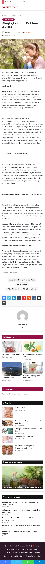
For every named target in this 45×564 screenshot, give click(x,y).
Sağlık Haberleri (16, 15)
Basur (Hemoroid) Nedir (11, 354)
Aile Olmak (10, 549)
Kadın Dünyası (8, 556)
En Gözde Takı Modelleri (24, 408)
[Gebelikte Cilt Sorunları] (7, 439)
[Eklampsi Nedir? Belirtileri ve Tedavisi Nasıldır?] (7, 431)
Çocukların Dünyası (11, 553)
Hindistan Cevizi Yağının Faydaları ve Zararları (22, 487)
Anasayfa (6, 15)
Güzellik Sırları (23, 553)
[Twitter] (9, 298)
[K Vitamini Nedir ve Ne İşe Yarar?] (33, 346)
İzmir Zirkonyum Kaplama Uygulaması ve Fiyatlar (24, 447)
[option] (22, 477)
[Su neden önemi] (12, 369)
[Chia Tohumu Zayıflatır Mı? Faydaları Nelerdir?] (7, 423)
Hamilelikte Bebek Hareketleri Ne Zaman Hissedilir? (21, 526)
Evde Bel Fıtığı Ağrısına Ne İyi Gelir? (32, 377)
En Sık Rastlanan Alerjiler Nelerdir (23, 289)
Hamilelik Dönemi (34, 553)
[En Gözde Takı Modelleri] (7, 412)
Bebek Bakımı (33, 549)
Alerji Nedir (22, 284)
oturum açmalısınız (23, 394)
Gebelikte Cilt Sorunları (24, 437)
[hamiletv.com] (10, 7)
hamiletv (7, 32)
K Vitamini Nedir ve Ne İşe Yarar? (32, 355)
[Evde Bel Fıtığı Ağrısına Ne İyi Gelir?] (33, 368)
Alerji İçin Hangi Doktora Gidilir (22, 280)
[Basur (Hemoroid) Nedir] (12, 346)
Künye (39, 556)
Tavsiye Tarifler (31, 556)
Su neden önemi (8, 378)
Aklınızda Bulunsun (21, 549)
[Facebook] (4, 298)
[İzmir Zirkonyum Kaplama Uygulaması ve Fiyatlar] (7, 450)
